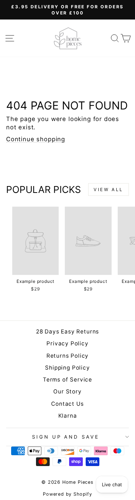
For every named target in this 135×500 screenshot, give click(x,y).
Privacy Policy (67, 343)
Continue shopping (35, 139)
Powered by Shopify (67, 494)
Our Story (67, 391)
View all (108, 189)
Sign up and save (66, 437)
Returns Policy (67, 355)
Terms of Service (67, 379)
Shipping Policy (67, 367)
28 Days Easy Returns (67, 331)
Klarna (67, 415)
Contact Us (67, 403)
